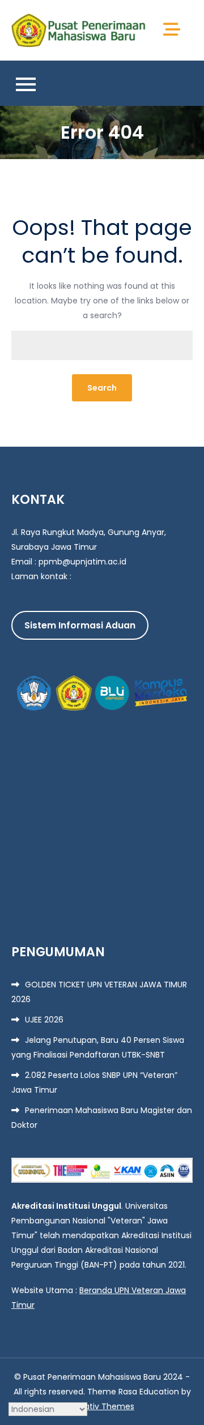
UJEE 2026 (44, 1019)
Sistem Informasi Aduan (79, 625)
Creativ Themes (102, 1406)
